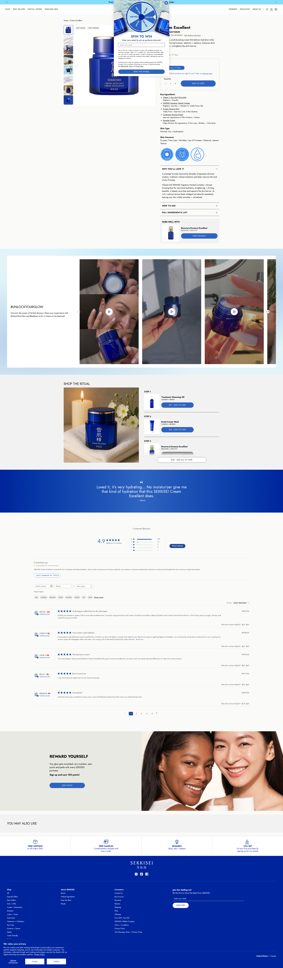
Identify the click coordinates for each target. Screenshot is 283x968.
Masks (9, 932)
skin (83, 597)
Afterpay (118, 914)
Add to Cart (198, 83)
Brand (63, 893)
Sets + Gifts (11, 903)
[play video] (109, 311)
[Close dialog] (166, 3)
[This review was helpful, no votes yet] (243, 624)
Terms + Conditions (122, 925)
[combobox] (64, 586)
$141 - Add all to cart (182, 460)
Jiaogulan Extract (169, 120)
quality (77, 597)
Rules (126, 66)
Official (123, 66)
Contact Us (119, 893)
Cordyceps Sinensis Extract (173, 114)
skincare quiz (207, 73)
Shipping (118, 907)
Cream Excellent (76, 20)
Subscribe (180, 905)
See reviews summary (192, 35)
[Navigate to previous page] (125, 713)
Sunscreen (11, 918)
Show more (98, 597)
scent (90, 597)
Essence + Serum (13, 928)
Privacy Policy (120, 928)
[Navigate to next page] (157, 713)
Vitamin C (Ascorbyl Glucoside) (174, 97)
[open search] (267, 9)
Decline (56, 961)
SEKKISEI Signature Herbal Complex (176, 103)
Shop (7, 9)
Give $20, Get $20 (122, 918)
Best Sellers (19, 9)
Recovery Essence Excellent (194, 228)
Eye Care (10, 925)
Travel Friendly (12, 935)
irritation (44, 597)
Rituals (63, 903)
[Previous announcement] (7, 2)
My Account (119, 896)
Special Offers (35, 9)
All (8, 893)
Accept (34, 961)
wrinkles (69, 597)
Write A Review (177, 546)
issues (60, 597)
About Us (256, 9)
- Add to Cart (177, 405)
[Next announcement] (276, 2)
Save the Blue (66, 900)
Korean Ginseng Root (171, 109)
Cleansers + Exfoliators (15, 921)
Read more (139, 639)
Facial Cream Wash (170, 421)
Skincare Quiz (51, 9)
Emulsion (10, 911)
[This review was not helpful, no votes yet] (247, 624)
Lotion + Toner (12, 914)
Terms (130, 66)
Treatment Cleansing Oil (172, 397)
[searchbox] (41, 586)
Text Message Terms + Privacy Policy (128, 932)
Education (245, 9)
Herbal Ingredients (68, 896)
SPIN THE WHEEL (142, 71)
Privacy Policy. (39, 954)
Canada (273, 956)
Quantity (167, 78)
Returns (117, 903)
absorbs (52, 597)
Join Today (67, 785)
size (36, 597)
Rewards (233, 9)
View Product (199, 236)
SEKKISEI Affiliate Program (124, 921)
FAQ (116, 911)
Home (66, 20)
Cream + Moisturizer (14, 907)
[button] (76, 65)
